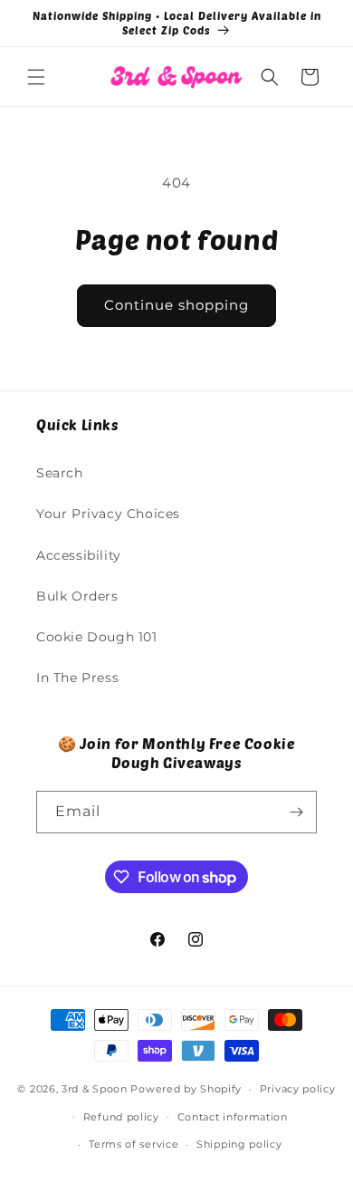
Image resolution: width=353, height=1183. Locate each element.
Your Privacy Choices (108, 513)
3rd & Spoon (95, 1088)
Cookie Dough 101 (96, 637)
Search (59, 473)
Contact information (232, 1117)
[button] (36, 77)
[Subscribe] (296, 812)
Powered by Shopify (186, 1088)
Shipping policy (239, 1144)
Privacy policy (298, 1088)
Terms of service (133, 1144)
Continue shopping (176, 304)
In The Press (77, 677)
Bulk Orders (77, 596)
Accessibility (78, 555)
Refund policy (121, 1117)
